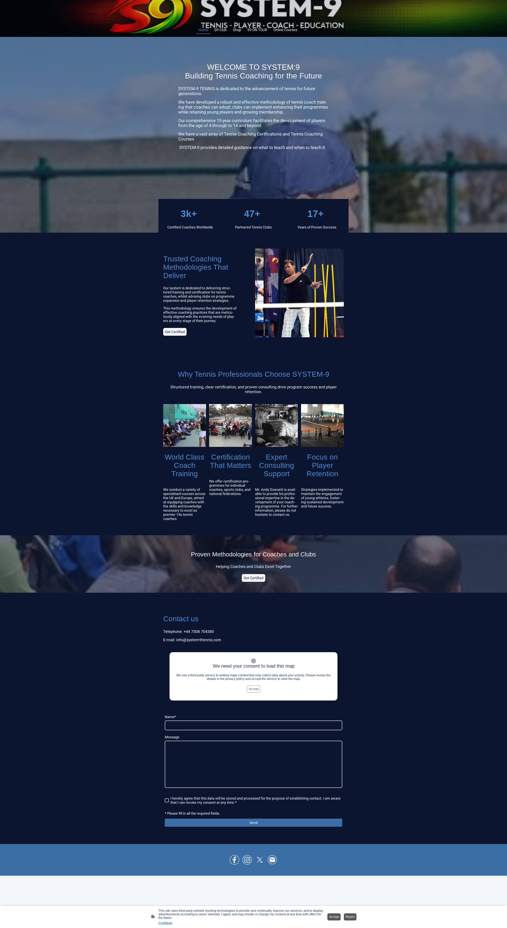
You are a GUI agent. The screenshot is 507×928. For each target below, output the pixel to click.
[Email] (272, 860)
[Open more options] (305, 30)
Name (170, 717)
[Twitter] (260, 860)
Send (254, 823)
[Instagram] (247, 860)
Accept (253, 689)
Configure (165, 923)
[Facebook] (234, 860)
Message (172, 737)
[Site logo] (253, 17)
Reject (350, 916)
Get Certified (175, 332)
